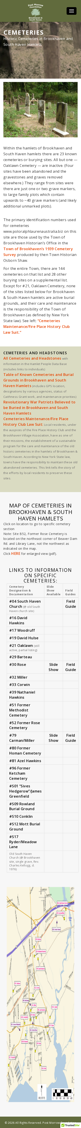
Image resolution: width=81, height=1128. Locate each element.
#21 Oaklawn (21, 645)
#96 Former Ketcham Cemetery (19, 773)
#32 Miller (18, 677)
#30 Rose (17, 664)
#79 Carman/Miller (22, 738)
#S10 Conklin (21, 816)
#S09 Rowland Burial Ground (22, 806)
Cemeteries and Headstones (35, 352)
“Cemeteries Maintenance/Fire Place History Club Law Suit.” (36, 326)
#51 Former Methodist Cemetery (19, 710)
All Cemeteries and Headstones (32, 358)
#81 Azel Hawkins (25, 760)
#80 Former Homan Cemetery (25, 751)
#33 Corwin (19, 684)
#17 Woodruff (22, 630)
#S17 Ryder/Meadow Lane (23, 841)
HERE (15, 553)
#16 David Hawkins (18, 620)
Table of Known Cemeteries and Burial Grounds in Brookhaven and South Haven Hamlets (38, 380)
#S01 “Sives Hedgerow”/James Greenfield (25, 791)
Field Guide (70, 604)
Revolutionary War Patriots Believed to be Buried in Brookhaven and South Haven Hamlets (39, 408)
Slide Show (53, 667)
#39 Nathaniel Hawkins (22, 695)
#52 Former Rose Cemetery (24, 725)
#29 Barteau (20, 656)
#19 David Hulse (24, 637)
